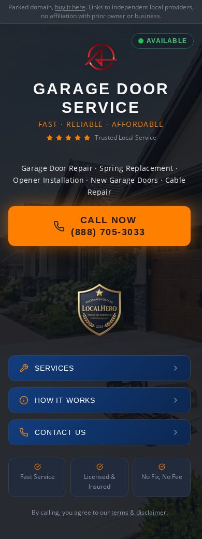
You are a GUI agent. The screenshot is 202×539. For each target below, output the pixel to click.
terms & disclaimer (138, 512)
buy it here (70, 7)
